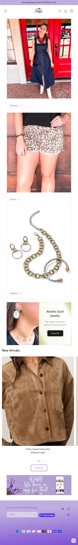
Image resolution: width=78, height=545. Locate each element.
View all (39, 468)
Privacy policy (64, 536)
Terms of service (25, 538)
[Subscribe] (35, 514)
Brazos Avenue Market (23, 536)
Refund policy (52, 536)
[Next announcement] (73, 2)
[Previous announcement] (4, 2)
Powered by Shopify (38, 536)
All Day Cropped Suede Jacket (38, 449)
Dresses (14, 105)
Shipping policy (39, 538)
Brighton (14, 293)
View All (55, 333)
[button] (5, 11)
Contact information (54, 538)
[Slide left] (34, 461)
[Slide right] (44, 461)
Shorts (13, 199)
